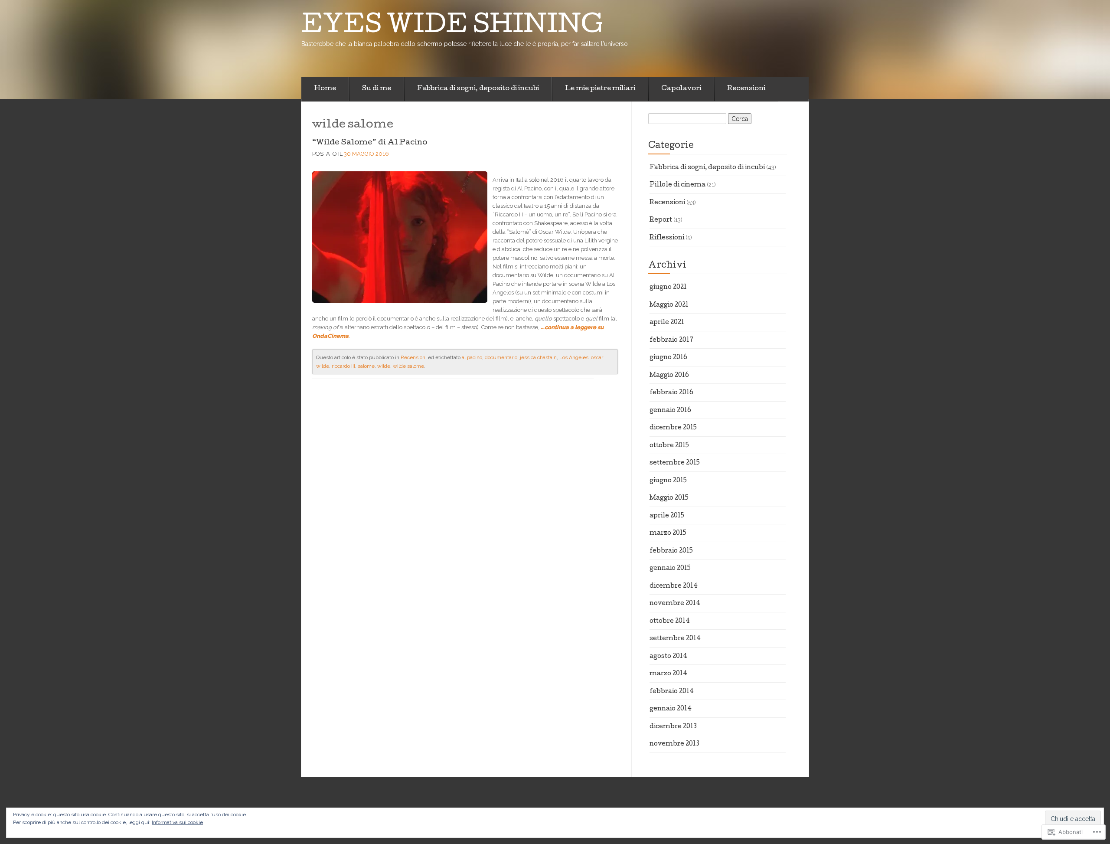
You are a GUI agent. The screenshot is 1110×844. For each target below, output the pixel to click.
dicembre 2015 (673, 428)
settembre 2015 (675, 463)
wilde (383, 366)
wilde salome (408, 366)
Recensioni (746, 88)
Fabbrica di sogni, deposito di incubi (478, 88)
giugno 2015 (668, 481)
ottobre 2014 (670, 621)
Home (325, 88)
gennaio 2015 (670, 569)
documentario (501, 357)
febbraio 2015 (671, 551)
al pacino (472, 357)
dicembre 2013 (673, 727)
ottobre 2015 (669, 446)
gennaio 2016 (670, 411)
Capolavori (681, 88)
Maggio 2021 (669, 305)
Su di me (376, 88)
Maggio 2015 (669, 498)
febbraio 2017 (671, 340)
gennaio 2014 (671, 709)
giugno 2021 (668, 288)
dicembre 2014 (674, 586)
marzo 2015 (668, 533)
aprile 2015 (667, 516)
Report (661, 220)
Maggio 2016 (669, 376)
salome (366, 366)
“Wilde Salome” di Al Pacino (369, 143)
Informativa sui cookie (177, 822)
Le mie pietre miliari (600, 88)
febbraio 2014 (672, 692)
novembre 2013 (674, 744)
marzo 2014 (668, 674)
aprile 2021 (667, 323)
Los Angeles (573, 357)
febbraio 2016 (671, 393)
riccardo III (343, 366)
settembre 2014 (675, 639)
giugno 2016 (668, 358)
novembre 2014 (675, 604)
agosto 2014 (668, 657)
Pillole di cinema (677, 185)
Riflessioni (667, 238)
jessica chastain (538, 357)
